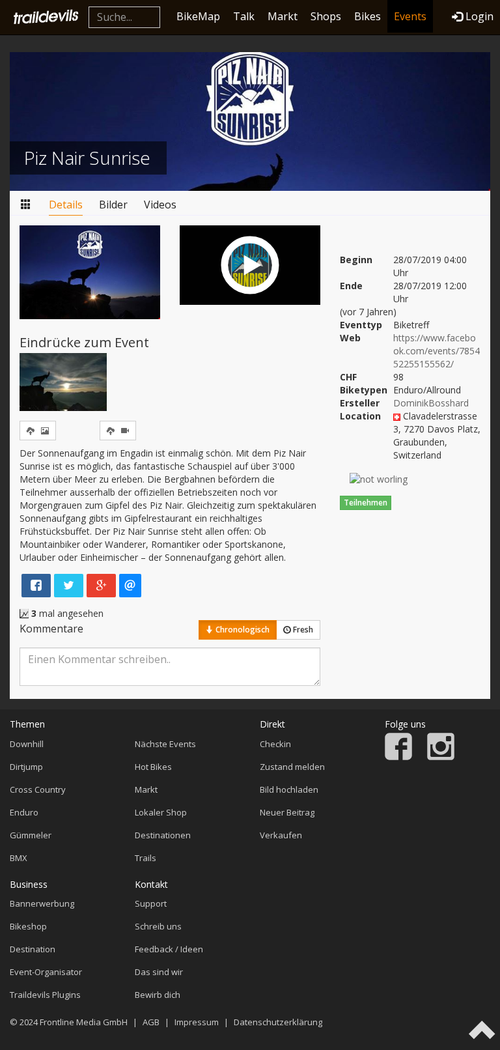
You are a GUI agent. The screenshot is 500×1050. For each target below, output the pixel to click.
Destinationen (163, 835)
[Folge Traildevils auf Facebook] (398, 757)
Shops (326, 16)
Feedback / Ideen (169, 949)
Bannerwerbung (42, 903)
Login (479, 16)
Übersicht (26, 205)
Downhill (27, 744)
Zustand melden (292, 767)
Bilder (113, 204)
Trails (145, 858)
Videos (160, 204)
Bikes (367, 16)
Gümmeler (30, 835)
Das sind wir (159, 972)
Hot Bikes (153, 767)
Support (151, 903)
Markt (283, 16)
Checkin (275, 744)
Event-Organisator (46, 972)
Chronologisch (242, 629)
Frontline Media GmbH (84, 1022)
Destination (32, 949)
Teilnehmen (365, 502)
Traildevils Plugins (45, 994)
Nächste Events (165, 744)
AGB (151, 1022)
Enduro (24, 812)
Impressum (196, 1022)
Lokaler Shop (161, 812)
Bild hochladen (289, 789)
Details (66, 204)
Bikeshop (28, 926)
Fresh (302, 629)
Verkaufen (281, 835)
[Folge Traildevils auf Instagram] (440, 757)
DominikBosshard (431, 403)
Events (410, 16)
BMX (18, 858)
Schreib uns (158, 926)
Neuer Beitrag (287, 812)
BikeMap (198, 16)
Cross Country (38, 789)
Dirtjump (26, 767)
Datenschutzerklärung (278, 1022)
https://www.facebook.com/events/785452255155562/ (436, 351)
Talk (244, 16)
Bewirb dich (157, 994)
